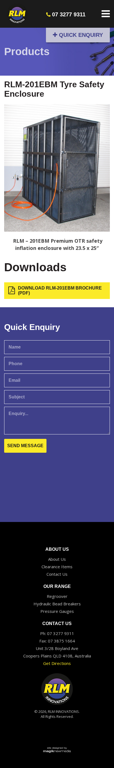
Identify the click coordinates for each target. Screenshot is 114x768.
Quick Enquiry (80, 35)
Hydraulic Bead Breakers (57, 603)
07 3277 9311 (69, 14)
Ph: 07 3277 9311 (57, 633)
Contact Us (57, 574)
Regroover (57, 596)
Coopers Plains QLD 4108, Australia (57, 656)
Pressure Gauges (57, 611)
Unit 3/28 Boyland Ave (57, 648)
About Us (57, 559)
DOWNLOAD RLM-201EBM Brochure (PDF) (60, 290)
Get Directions (57, 663)
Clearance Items (57, 566)
